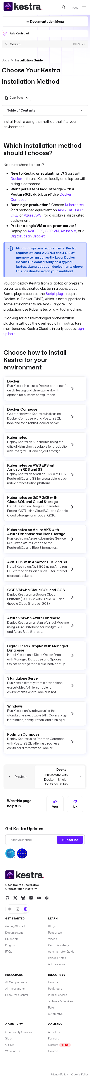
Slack (8, 1038)
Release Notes (57, 958)
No (75, 806)
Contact (53, 1051)
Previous (21, 777)
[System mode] (25, 909)
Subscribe (70, 840)
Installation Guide (29, 60)
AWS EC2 (35, 231)
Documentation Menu (46, 21)
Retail (51, 1007)
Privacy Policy (59, 1074)
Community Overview (18, 1032)
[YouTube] (39, 898)
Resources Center (16, 995)
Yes (55, 806)
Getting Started (15, 926)
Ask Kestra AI (19, 33)
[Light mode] (9, 909)
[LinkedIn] (31, 898)
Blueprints (12, 939)
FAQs (8, 951)
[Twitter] (15, 898)
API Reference (56, 964)
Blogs (52, 926)
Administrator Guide (61, 951)
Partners (53, 1038)
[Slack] (47, 898)
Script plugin (56, 293)
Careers (58, 1045)
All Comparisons (16, 982)
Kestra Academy (58, 945)
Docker (16, 178)
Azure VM (68, 231)
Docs (5, 60)
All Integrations (15, 988)
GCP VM (52, 231)
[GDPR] (22, 853)
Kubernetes (74, 204)
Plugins (10, 945)
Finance (53, 982)
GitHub (9, 1045)
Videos (52, 939)
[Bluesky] (23, 898)
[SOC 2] (10, 853)
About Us (54, 1032)
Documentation (15, 932)
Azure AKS (32, 215)
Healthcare (55, 988)
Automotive (55, 1014)
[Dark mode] (17, 909)
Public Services (57, 995)
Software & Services (60, 1001)
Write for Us (12, 1051)
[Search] (63, 7)
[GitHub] (7, 898)
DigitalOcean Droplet (27, 236)
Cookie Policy (79, 1074)
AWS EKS (66, 210)
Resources (55, 932)
